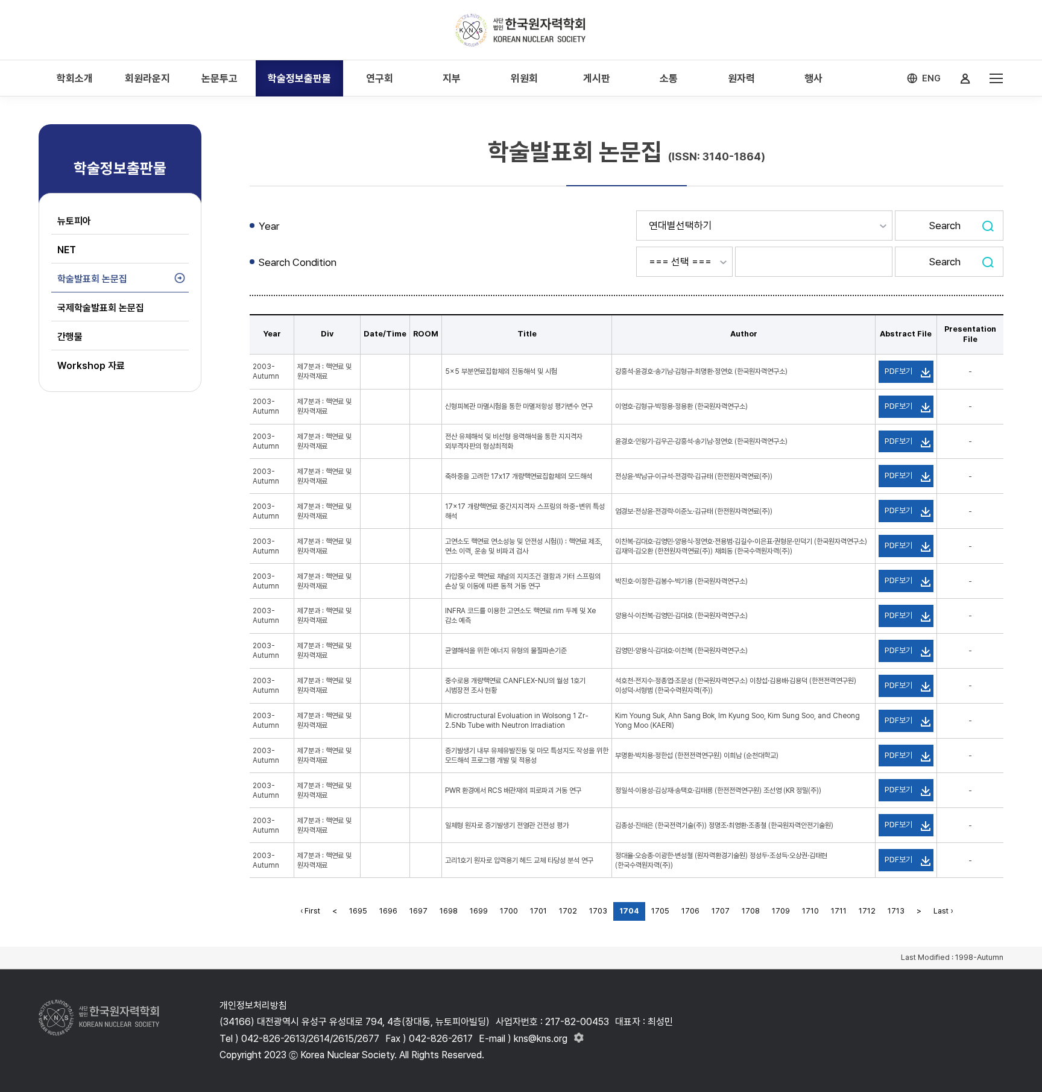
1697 (418, 910)
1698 (449, 910)
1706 (690, 910)
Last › (943, 910)
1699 (479, 910)
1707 (721, 910)
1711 (839, 910)
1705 (660, 910)
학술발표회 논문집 (92, 279)
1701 (538, 910)
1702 (568, 910)
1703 (598, 910)
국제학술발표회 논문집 (100, 308)
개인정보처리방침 (253, 1005)
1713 (896, 910)
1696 (388, 910)
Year (269, 226)
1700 (509, 910)
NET (66, 250)
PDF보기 (898, 371)
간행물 (70, 336)
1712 (867, 910)
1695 (358, 910)
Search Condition (297, 262)
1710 (810, 910)
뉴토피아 (74, 221)
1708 (751, 910)
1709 (781, 910)
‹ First (310, 910)
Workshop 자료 (91, 365)
